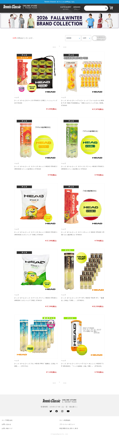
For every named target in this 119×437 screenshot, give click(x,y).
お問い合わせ (6, 424)
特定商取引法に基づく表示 (69, 428)
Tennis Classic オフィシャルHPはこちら (59, 2)
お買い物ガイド (7, 428)
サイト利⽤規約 (65, 420)
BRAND (77, 8)
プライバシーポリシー (67, 424)
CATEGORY (65, 8)
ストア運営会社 (7, 420)
